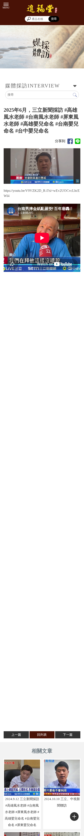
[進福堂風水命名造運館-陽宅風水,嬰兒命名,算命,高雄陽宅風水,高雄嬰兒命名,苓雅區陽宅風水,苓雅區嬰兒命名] (42, 9)
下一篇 (68, 734)
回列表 (42, 734)
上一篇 (16, 734)
